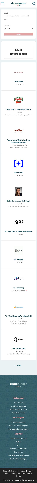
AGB (18, 445)
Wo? (5, 19)
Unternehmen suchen (18, 409)
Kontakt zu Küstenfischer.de (18, 455)
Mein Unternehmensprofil (18, 426)
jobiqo (18, 476)
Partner (18, 442)
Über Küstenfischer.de (18, 438)
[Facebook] (17, 392)
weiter (19, 365)
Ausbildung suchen (18, 406)
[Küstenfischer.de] (18, 4)
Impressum (18, 452)
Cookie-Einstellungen (18, 459)
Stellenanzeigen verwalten (18, 429)
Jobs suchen (18, 403)
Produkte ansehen (18, 422)
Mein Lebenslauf (18, 413)
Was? (6, 13)
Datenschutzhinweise (18, 448)
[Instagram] (20, 392)
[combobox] (18, 15)
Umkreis (7, 26)
